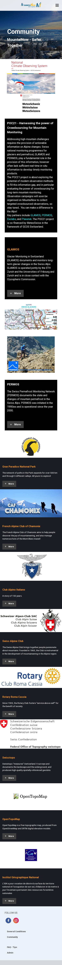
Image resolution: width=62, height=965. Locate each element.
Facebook (8, 920)
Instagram (16, 920)
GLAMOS (36, 215)
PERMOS (47, 215)
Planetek (27, 219)
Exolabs (11, 219)
